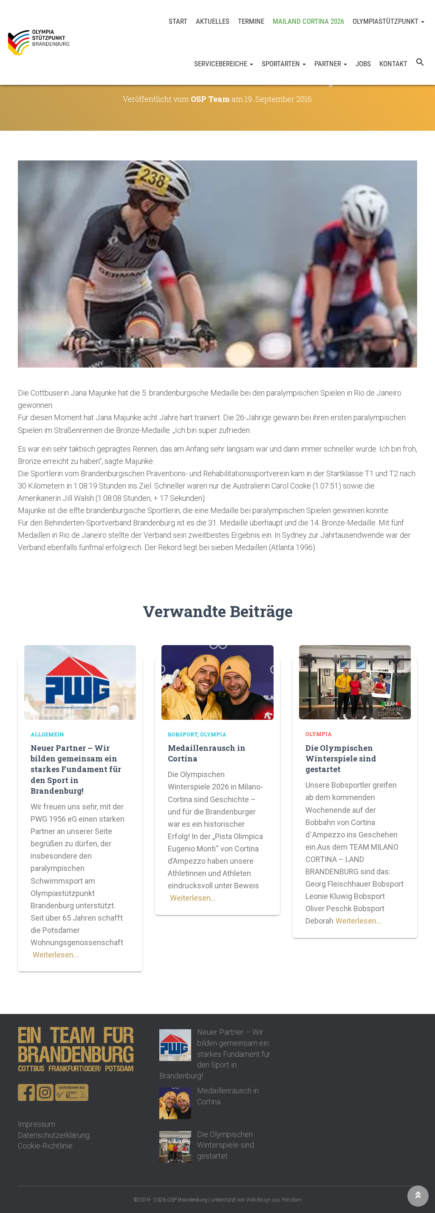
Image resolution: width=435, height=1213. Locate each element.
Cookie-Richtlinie (45, 1145)
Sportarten (282, 63)
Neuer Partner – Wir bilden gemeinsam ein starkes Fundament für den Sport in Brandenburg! (76, 769)
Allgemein (47, 734)
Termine (251, 21)
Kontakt (393, 63)
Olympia (213, 734)
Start (178, 21)
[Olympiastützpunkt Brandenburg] (38, 42)
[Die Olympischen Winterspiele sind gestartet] (355, 681)
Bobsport (183, 734)
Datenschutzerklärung (54, 1135)
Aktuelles (212, 21)
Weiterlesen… (56, 954)
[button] (420, 63)
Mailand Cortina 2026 (308, 21)
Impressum (36, 1124)
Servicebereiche (221, 63)
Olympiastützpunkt (386, 21)
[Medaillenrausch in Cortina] (217, 681)
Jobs (363, 63)
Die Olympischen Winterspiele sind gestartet (340, 758)
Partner (328, 63)
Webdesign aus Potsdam (274, 1200)
